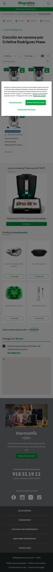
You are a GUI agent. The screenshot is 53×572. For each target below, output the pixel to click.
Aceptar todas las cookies (35, 102)
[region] (26, 98)
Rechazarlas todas (15, 102)
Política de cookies (39, 96)
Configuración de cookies (26, 109)
